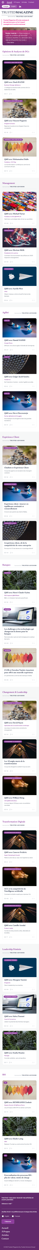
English (13, 6)
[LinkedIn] (20, 6)
